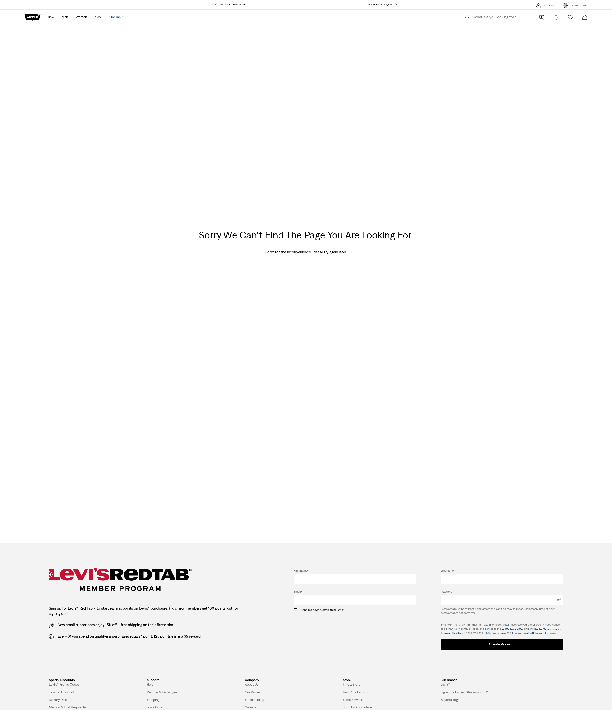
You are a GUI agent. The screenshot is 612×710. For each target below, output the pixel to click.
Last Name (448, 570)
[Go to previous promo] (216, 4)
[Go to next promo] (396, 4)
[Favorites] (570, 17)
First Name (301, 570)
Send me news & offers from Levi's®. (323, 610)
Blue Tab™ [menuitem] (115, 17)
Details (241, 4)
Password (447, 591)
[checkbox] (297, 610)
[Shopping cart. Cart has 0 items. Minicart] (585, 17)
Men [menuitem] (65, 17)
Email (298, 591)
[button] (64, 684)
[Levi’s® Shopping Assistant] (541, 17)
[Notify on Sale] (556, 17)
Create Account (502, 644)
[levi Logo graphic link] (32, 17)
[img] (559, 600)
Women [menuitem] (81, 17)
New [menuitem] (51, 17)
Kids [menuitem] (98, 17)
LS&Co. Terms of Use (512, 629)
